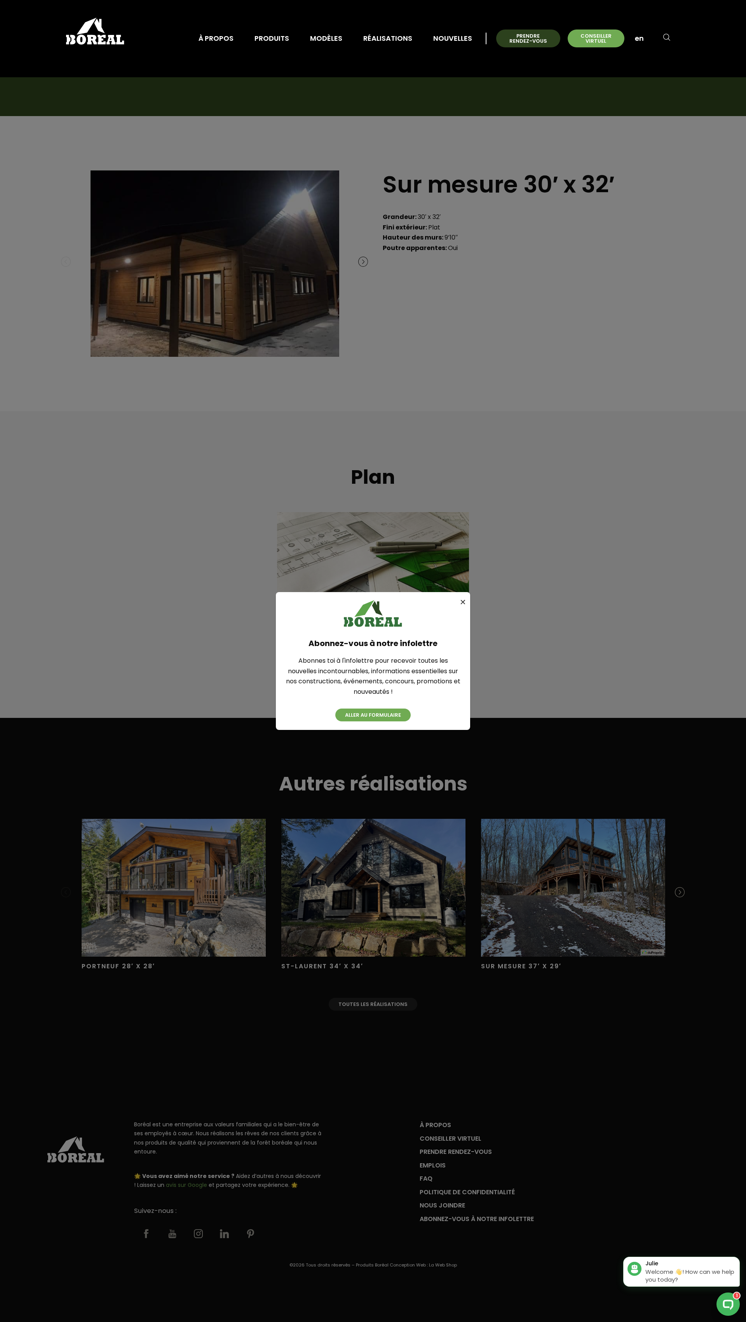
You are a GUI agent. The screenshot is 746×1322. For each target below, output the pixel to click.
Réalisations (387, 38)
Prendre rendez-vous (528, 38)
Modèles (326, 38)
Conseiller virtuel (596, 38)
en (639, 38)
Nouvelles (452, 38)
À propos (216, 38)
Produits (271, 38)
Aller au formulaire (373, 715)
